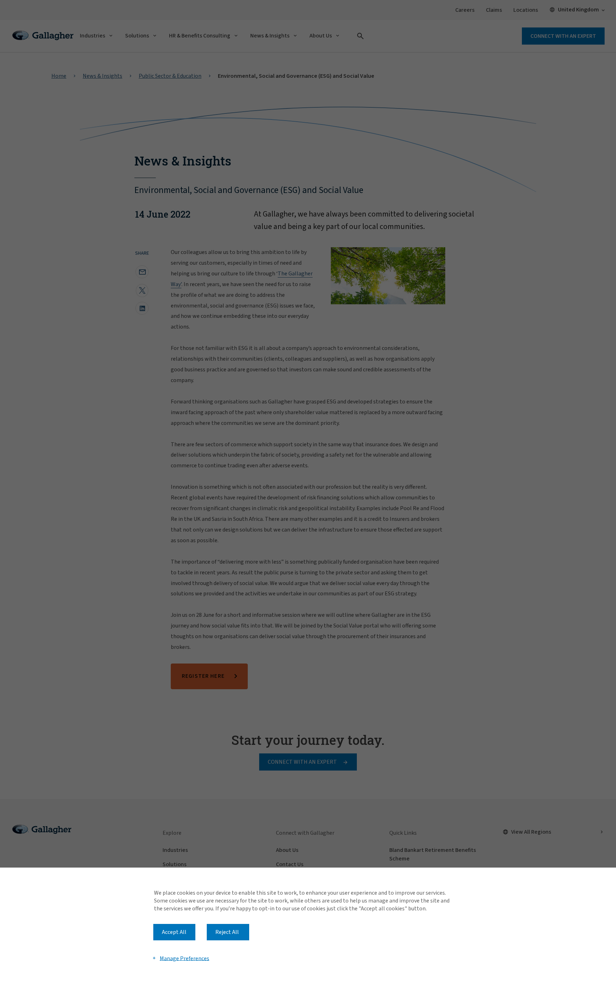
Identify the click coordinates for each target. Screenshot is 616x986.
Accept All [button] (174, 932)
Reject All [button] (227, 932)
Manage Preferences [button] (184, 958)
